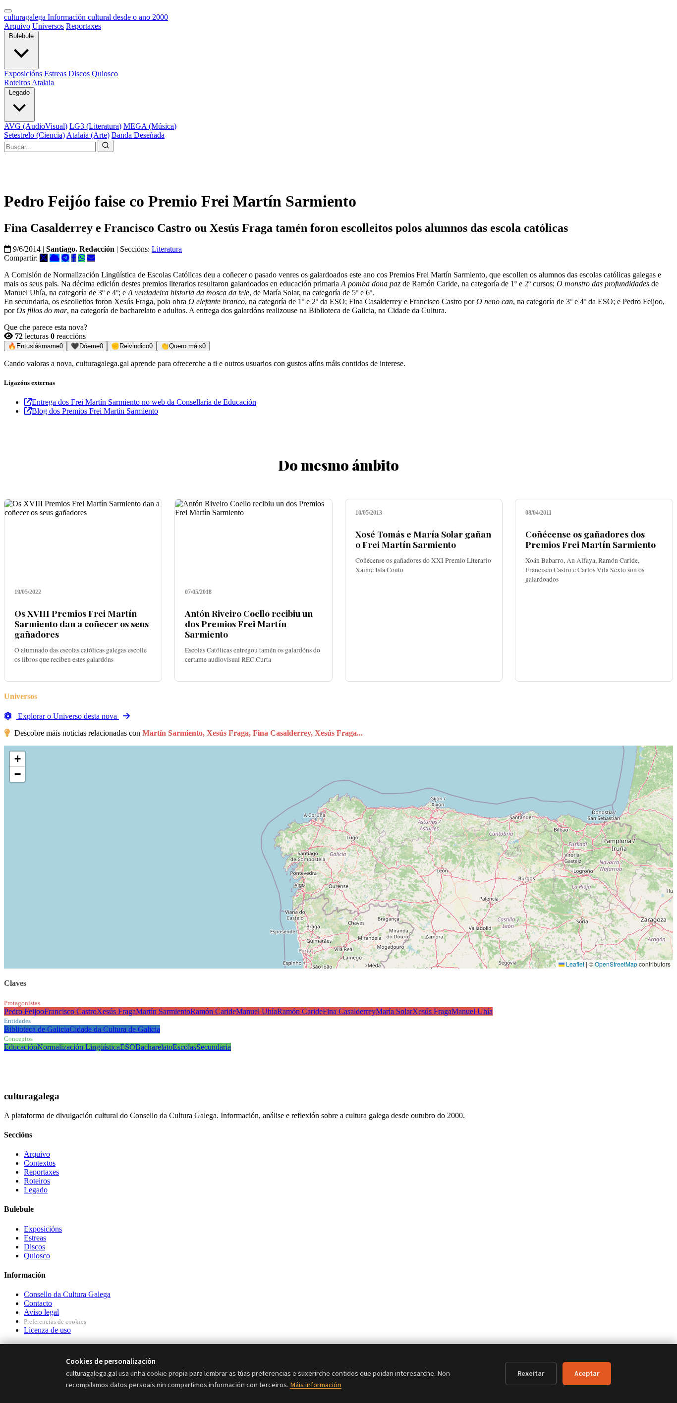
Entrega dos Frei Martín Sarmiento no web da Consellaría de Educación (144, 402)
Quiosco (105, 73)
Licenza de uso (47, 1330)
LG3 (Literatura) (95, 126)
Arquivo (17, 26)
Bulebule (21, 36)
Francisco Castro (70, 1011)
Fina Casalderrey (349, 1011)
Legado (19, 92)
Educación (20, 1047)
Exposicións (23, 73)
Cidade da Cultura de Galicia (114, 1029)
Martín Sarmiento (163, 1011)
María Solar (394, 1011)
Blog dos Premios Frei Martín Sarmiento (95, 411)
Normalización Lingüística (78, 1047)
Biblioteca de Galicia (36, 1029)
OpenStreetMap (616, 964)
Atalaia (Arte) (88, 135)
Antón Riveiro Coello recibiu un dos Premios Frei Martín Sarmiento (249, 623)
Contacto (38, 1303)
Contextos (40, 1163)
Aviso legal (41, 1312)
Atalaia (43, 82)
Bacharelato (153, 1047)
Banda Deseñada (138, 135)
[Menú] (8, 10)
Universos (48, 26)
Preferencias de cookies (55, 1321)
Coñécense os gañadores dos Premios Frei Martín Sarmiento (590, 539)
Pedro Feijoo (24, 1011)
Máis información (315, 1385)
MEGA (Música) (149, 126)
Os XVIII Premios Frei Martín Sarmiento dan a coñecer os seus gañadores (81, 623)
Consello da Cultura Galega (67, 1294)
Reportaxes (83, 26)
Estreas (55, 73)
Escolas (184, 1047)
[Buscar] (105, 146)
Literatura (167, 249)
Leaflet (574, 964)
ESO (127, 1047)
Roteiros (17, 82)
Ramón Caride (213, 1011)
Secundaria (213, 1047)
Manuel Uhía (256, 1011)
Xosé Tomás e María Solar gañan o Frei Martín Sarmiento (423, 539)
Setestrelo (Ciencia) (34, 135)
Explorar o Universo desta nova (67, 716)
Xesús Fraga (116, 1011)
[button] (17, 759)
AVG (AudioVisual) (35, 126)
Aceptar (586, 1373)
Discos (79, 73)
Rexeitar (530, 1373)
